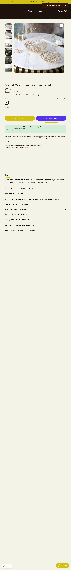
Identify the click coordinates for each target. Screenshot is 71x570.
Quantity (7, 107)
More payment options (51, 121)
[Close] (65, 5)
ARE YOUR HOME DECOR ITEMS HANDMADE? (19, 225)
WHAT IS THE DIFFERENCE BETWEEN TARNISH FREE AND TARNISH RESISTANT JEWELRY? (33, 199)
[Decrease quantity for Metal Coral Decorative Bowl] (6, 111)
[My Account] (62, 11)
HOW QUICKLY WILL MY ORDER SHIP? (17, 220)
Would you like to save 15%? (53, 5)
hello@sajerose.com (39, 182)
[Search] (58, 11)
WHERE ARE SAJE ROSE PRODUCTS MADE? (19, 189)
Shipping (7, 92)
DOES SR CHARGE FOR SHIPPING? (16, 215)
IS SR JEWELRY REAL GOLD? (14, 194)
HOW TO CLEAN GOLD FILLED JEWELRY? (18, 204)
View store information (18, 130)
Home (6, 21)
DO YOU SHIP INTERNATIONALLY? (16, 209)
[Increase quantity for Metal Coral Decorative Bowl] (12, 111)
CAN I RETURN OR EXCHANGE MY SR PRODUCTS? (21, 230)
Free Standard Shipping (37, 2)
